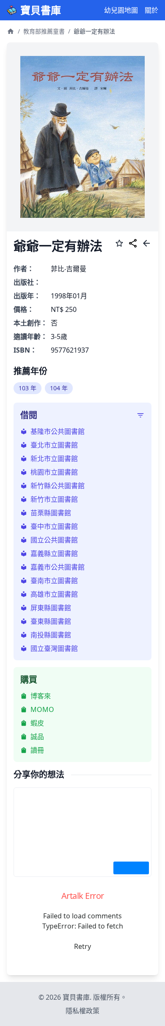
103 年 (27, 388)
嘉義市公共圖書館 (57, 567)
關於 (151, 10)
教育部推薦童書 (44, 31)
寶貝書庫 (40, 10)
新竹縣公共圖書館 (57, 485)
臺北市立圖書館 (54, 445)
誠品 (37, 736)
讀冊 (37, 750)
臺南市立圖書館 (54, 580)
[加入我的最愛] (119, 244)
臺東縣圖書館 (50, 621)
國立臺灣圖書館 (54, 648)
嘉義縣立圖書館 (54, 553)
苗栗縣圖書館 (50, 512)
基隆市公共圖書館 (57, 431)
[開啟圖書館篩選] (140, 415)
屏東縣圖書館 (50, 607)
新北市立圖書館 (54, 458)
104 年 (59, 388)
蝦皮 (37, 723)
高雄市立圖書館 (54, 594)
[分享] (133, 244)
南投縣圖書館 (50, 635)
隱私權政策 (82, 1010)
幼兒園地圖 (121, 10)
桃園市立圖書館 (54, 472)
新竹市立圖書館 (54, 499)
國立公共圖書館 (54, 540)
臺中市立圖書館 (54, 526)
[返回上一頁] (146, 244)
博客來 (40, 696)
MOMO (42, 709)
